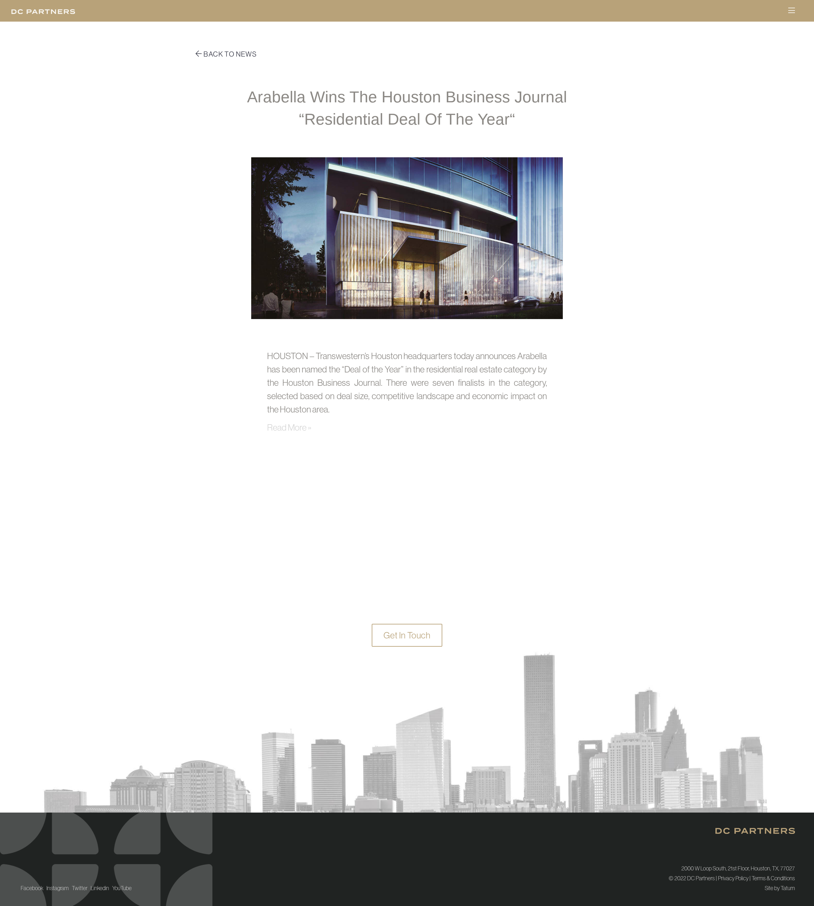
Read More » (289, 427)
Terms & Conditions (773, 878)
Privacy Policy (733, 878)
